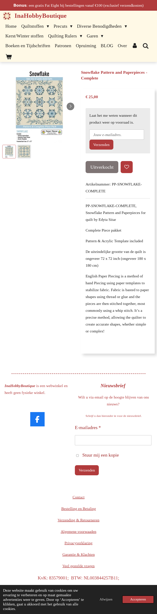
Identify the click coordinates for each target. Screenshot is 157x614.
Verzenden (101, 145)
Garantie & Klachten (78, 554)
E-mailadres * (88, 427)
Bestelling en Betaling (78, 508)
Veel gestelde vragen (78, 566)
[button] (9, 151)
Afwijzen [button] (106, 599)
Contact (79, 497)
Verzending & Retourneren (78, 520)
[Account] (134, 46)
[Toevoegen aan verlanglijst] (127, 167)
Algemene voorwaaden (78, 531)
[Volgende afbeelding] (70, 106)
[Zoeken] (145, 46)
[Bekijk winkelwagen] (8, 57)
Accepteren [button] (138, 599)
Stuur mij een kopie (100, 455)
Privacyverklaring (78, 543)
